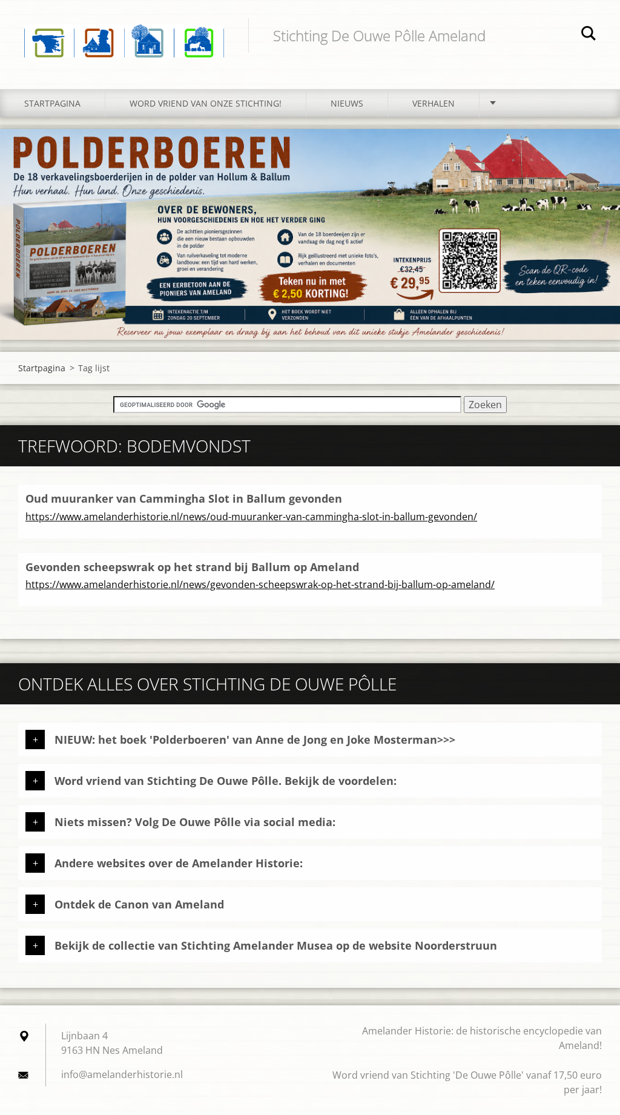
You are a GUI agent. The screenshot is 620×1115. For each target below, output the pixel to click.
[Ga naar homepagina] (124, 32)
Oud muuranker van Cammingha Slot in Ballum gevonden (183, 498)
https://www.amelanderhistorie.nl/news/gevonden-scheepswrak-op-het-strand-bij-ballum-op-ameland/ (260, 584)
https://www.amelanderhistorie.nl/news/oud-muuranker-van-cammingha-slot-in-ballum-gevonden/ (251, 516)
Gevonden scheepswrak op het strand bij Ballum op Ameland (192, 567)
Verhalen (433, 103)
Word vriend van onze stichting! (206, 103)
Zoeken (588, 35)
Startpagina (52, 103)
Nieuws (347, 103)
